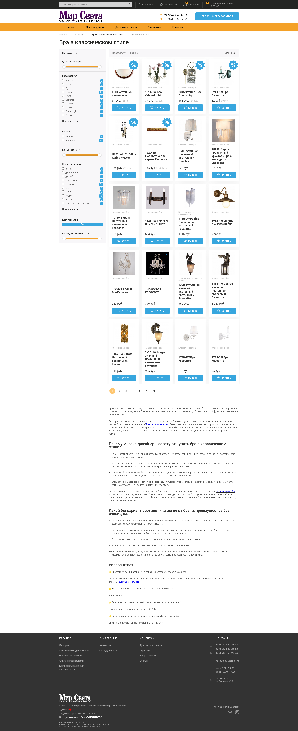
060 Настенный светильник (122, 93)
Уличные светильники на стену (190, 279)
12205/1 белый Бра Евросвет (122, 290)
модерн (83, 195)
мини (83, 191)
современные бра (225, 491)
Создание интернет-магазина (72, 714)
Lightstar (83, 100)
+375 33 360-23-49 (176, 19)
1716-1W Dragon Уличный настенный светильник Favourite (155, 359)
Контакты (105, 645)
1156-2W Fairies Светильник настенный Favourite (188, 224)
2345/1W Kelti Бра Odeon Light (190, 93)
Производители (95, 27)
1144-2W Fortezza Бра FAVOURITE (157, 222)
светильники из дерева (83, 203)
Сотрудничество (108, 650)
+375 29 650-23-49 (176, 14)
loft (83, 188)
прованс (83, 199)
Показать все (69, 121)
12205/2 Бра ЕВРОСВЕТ (153, 290)
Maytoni (83, 107)
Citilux (83, 84)
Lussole (83, 103)
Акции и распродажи (71, 660)
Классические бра (120, 88)
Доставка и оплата (126, 27)
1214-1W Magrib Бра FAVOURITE (222, 222)
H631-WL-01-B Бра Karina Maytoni (124, 156)
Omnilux (83, 115)
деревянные (83, 172)
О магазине (154, 27)
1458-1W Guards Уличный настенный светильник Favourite (222, 290)
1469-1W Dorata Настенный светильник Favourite (122, 359)
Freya (83, 96)
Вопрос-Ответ (148, 655)
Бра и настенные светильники (186, 213)
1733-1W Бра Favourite (220, 359)
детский (83, 176)
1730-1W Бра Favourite (186, 359)
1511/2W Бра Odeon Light (153, 93)
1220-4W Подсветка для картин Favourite (156, 156)
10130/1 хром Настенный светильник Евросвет (121, 222)
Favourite (83, 92)
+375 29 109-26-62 (227, 648)
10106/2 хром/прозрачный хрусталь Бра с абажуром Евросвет (222, 155)
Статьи (144, 660)
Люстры (64, 645)
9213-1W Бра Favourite (220, 93)
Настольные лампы (70, 655)
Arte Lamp (83, 80)
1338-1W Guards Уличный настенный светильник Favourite (189, 291)
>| (154, 390)
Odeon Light (83, 111)
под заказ (83, 140)
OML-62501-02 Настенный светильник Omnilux (188, 156)
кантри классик (83, 180)
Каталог (70, 27)
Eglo (83, 88)
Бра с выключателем (157, 424)
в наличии (83, 136)
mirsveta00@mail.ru (227, 660)
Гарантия (145, 650)
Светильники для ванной (74, 650)
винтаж (83, 168)
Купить (126, 107)
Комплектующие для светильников (71, 667)
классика (83, 184)
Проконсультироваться (217, 16)
